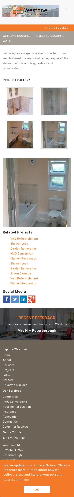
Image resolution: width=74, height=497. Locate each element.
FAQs (6, 375)
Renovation (11, 416)
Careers (8, 379)
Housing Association (17, 406)
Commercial (11, 396)
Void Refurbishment (24, 238)
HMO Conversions (15, 401)
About (7, 360)
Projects (8, 370)
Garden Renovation (23, 248)
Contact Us (10, 421)
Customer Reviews (16, 426)
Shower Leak (19, 243)
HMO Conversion (21, 253)
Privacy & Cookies (15, 384)
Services (9, 365)
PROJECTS (40, 35)
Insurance (9, 411)
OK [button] (37, 489)
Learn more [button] (20, 479)
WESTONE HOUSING (16, 35)
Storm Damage (20, 273)
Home (7, 355)
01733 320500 (58, 27)
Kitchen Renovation (23, 258)
